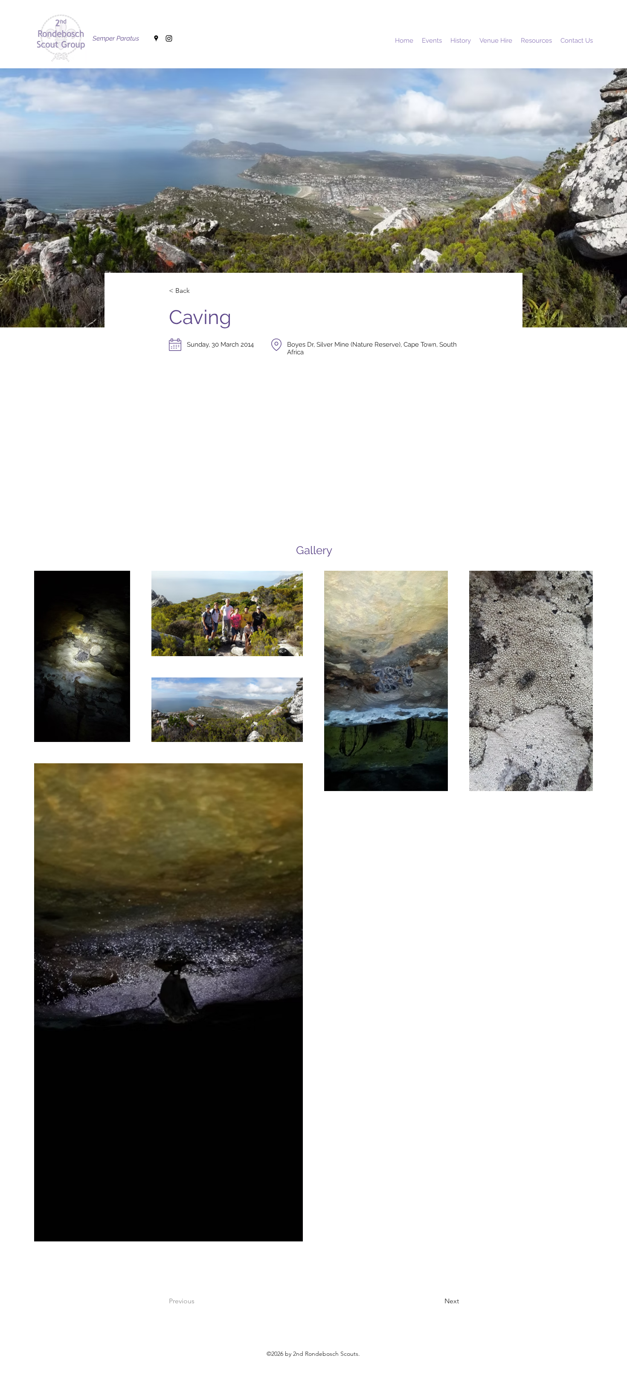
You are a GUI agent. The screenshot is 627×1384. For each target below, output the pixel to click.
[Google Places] (156, 38)
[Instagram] (169, 38)
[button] (197, 291)
